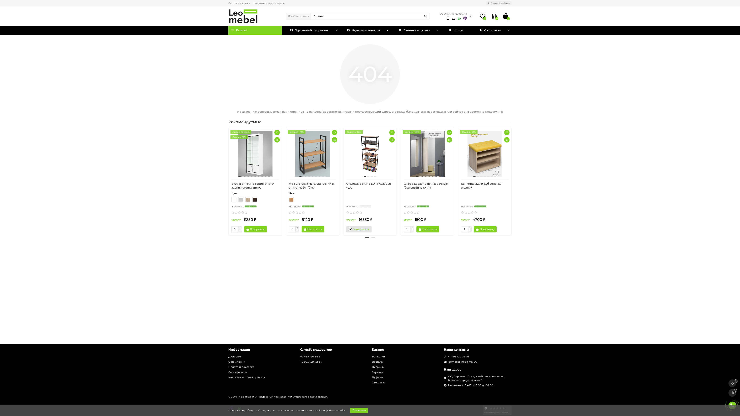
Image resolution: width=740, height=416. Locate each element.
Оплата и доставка (239, 3)
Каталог (378, 349)
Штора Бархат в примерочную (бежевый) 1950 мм (426, 185)
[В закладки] (277, 132)
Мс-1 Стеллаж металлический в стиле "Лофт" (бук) (311, 185)
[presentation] (228, 180)
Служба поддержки (316, 349)
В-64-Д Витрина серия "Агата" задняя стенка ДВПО (252, 185)
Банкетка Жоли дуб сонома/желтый (481, 185)
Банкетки (378, 356)
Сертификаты (237, 372)
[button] (367, 237)
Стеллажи (379, 382)
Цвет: (235, 193)
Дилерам (234, 356)
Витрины (378, 366)
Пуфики (377, 377)
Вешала (377, 361)
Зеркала (377, 372)
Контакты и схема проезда (269, 3)
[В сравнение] (277, 140)
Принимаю (359, 410)
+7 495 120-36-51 (310, 356)
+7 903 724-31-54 (311, 361)
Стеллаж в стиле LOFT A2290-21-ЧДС (369, 185)
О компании (492, 30)
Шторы (458, 30)
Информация (239, 349)
